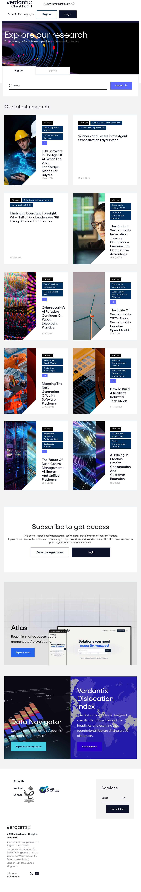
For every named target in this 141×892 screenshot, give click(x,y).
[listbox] (115, 798)
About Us (19, 781)
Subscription (14, 14)
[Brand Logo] (19, 4)
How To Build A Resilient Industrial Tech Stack (120, 395)
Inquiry (27, 14)
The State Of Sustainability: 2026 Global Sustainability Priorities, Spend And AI (121, 320)
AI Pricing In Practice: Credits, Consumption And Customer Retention (120, 467)
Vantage (18, 787)
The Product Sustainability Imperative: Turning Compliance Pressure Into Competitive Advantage (120, 240)
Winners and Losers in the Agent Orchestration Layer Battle (102, 138)
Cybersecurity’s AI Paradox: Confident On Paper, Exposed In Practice (53, 317)
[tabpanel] (70, 85)
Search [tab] (19, 70)
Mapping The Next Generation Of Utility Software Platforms (52, 393)
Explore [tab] (53, 70)
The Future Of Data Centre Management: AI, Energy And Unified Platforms (52, 469)
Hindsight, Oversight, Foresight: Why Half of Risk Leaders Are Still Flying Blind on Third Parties (35, 217)
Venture (18, 794)
